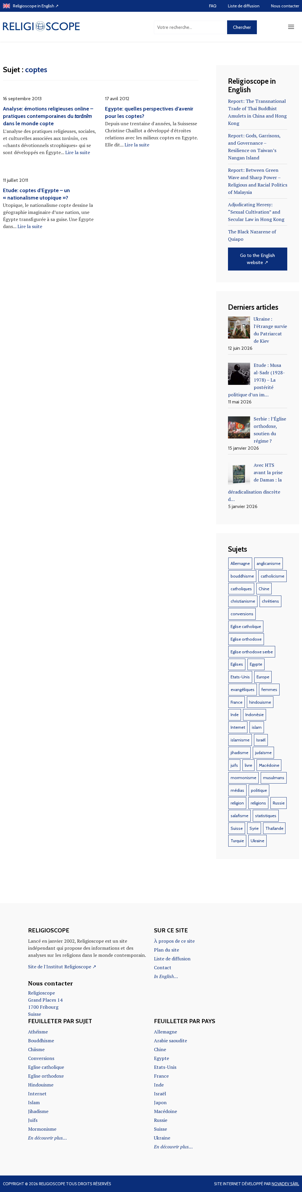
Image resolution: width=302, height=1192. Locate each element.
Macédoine (269, 765)
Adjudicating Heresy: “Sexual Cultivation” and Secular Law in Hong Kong (256, 211)
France (236, 702)
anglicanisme (268, 563)
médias (237, 790)
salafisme (239, 815)
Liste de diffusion (244, 6)
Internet (238, 727)
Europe (263, 677)
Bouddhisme (41, 1040)
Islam (34, 1102)
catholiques (241, 588)
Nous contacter (285, 6)
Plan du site (166, 950)
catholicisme (272, 576)
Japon (160, 1102)
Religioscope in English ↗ (36, 6)
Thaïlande (274, 828)
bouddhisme (242, 576)
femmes (269, 689)
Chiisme (36, 1049)
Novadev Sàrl (285, 1183)
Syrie (254, 828)
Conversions (41, 1058)
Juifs (32, 1120)
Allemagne (240, 563)
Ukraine (257, 840)
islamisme (240, 740)
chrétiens (270, 601)
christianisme (243, 601)
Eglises (237, 664)
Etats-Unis (240, 677)
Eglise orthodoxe (246, 639)
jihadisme (239, 752)
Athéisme (38, 1031)
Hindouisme (40, 1084)
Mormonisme (42, 1129)
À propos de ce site (174, 941)
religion (237, 803)
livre (248, 765)
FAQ (212, 6)
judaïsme (263, 752)
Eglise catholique (246, 626)
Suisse (237, 828)
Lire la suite (77, 152)
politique (259, 790)
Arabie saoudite (170, 1040)
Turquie (237, 840)
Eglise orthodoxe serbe (252, 651)
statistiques (265, 815)
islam (257, 727)
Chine (264, 588)
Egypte (256, 664)
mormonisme (243, 777)
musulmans (273, 777)
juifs (234, 765)
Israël (260, 740)
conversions (242, 613)
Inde (235, 714)
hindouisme (260, 702)
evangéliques (243, 689)
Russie (279, 803)
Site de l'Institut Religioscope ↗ (62, 966)
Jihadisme (38, 1111)
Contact (162, 967)
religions (258, 803)
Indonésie (254, 714)
